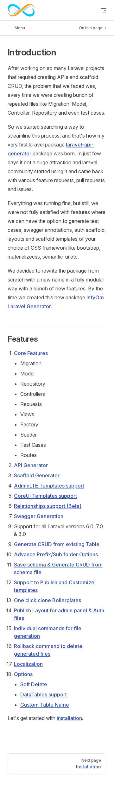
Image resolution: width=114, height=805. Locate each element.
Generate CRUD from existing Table (56, 544)
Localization (28, 664)
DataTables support (43, 694)
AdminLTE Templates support (49, 485)
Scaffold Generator (37, 475)
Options (23, 674)
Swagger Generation (38, 516)
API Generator (31, 465)
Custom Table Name (44, 705)
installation (69, 718)
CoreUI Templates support (45, 496)
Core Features (31, 353)
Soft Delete (33, 684)
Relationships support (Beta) (47, 506)
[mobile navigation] (103, 10)
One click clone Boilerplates (47, 600)
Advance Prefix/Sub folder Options (56, 554)
